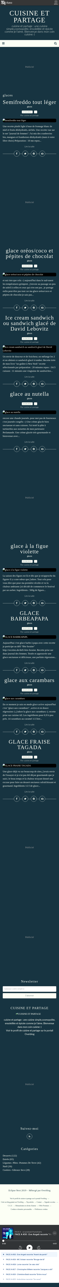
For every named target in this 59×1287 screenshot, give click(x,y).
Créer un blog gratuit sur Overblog (12, 1202)
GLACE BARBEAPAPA (30, 616)
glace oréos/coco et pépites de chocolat (29, 253)
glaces (29, 107)
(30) (7, 1166)
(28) (16, 1170)
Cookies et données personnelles (21, 1209)
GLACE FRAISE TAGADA (29, 744)
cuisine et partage (31, 1030)
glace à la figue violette (29, 549)
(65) (8, 1159)
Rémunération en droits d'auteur (26, 1206)
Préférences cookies (41, 1209)
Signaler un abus (50, 1202)
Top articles (30, 1202)
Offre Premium (44, 1206)
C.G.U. (10, 1206)
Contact (39, 1202)
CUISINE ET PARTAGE (29, 16)
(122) (10, 1155)
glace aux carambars (29, 680)
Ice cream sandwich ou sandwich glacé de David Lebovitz (29, 323)
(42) (22, 1163)
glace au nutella (29, 394)
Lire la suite (29, 147)
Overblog (45, 1190)
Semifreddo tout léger (29, 102)
